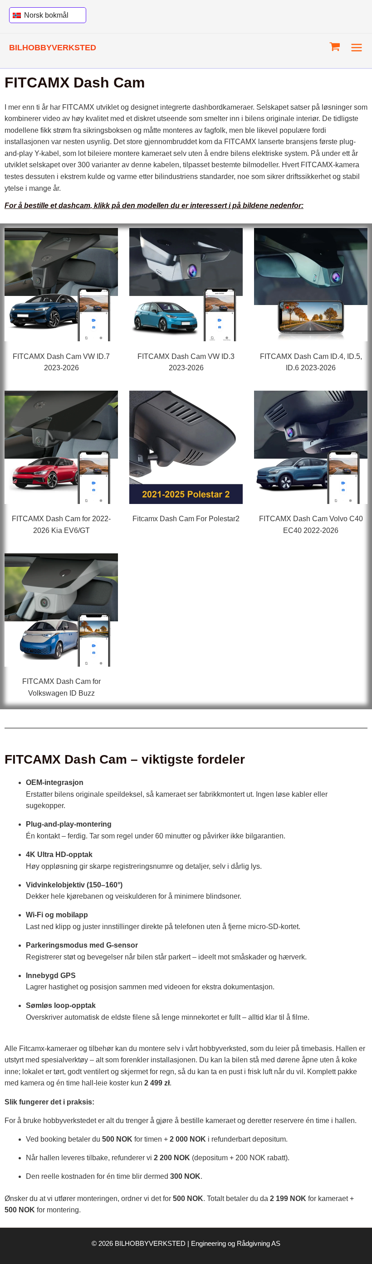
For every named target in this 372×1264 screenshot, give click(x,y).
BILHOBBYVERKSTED (52, 47)
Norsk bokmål (45, 15)
